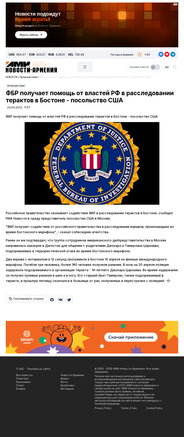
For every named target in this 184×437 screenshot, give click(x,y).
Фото (64, 382)
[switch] (155, 67)
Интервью (67, 388)
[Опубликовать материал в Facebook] (52, 299)
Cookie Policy (154, 408)
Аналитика (67, 385)
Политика (22, 378)
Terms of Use (129, 408)
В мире (20, 388)
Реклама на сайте (38, 368)
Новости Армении (72, 375)
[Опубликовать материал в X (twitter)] (69, 299)
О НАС (20, 368)
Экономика (23, 382)
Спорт (20, 385)
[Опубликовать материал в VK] (60, 299)
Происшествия (16, 86)
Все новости (24, 375)
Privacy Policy (103, 408)
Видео (65, 378)
